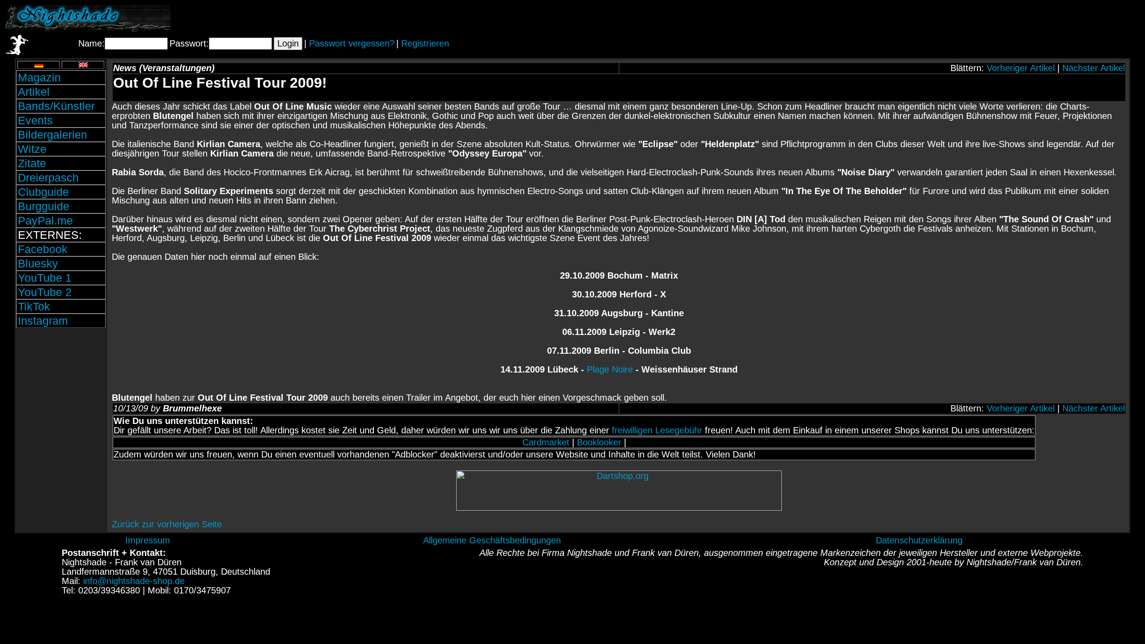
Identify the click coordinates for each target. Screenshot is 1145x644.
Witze (32, 149)
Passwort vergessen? (351, 43)
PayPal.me (45, 220)
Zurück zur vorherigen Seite (167, 524)
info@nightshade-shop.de (134, 581)
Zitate (32, 163)
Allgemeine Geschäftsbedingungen (492, 540)
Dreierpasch (48, 177)
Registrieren (425, 43)
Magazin (39, 77)
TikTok (34, 306)
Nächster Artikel (1093, 68)
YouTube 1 (45, 277)
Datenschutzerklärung (919, 540)
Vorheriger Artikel (1021, 68)
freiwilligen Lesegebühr (657, 430)
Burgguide (43, 206)
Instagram (43, 320)
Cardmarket (545, 442)
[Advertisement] (1035, 18)
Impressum (147, 540)
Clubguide (43, 192)
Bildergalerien (52, 134)
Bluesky (38, 263)
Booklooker (599, 442)
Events (35, 120)
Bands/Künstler (56, 106)
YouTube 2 (45, 292)
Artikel (34, 91)
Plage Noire (610, 369)
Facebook (43, 249)
